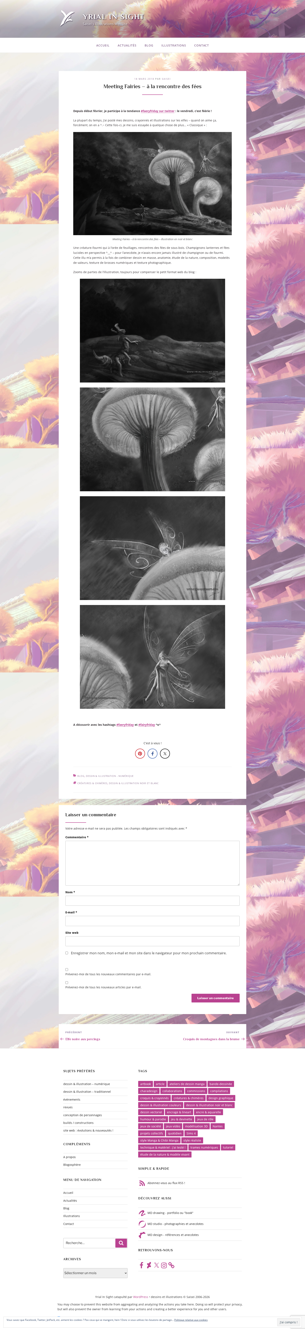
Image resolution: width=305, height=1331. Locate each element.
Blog (149, 45)
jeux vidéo (173, 1126)
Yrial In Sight (114, 16)
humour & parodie (153, 1119)
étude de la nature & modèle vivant (164, 1154)
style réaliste (192, 1140)
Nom (70, 892)
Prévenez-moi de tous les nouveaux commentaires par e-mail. (108, 974)
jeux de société (150, 1126)
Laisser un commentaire (90, 814)
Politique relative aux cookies (191, 1320)
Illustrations (173, 45)
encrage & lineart (179, 1112)
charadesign (148, 1091)
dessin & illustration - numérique (110, 775)
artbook (145, 1084)
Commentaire (77, 837)
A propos (69, 1157)
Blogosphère (72, 1165)
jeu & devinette (181, 1119)
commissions (196, 1091)
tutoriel (228, 1147)
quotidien (175, 1133)
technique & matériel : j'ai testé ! (162, 1147)
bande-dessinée (221, 1084)
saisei (166, 78)
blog (80, 775)
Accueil (103, 45)
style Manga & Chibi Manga (159, 1140)
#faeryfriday (125, 725)
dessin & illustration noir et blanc (134, 783)
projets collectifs (151, 1133)
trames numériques (204, 1147)
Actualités (127, 45)
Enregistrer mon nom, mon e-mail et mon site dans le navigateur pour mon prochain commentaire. (149, 953)
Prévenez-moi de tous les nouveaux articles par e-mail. (103, 987)
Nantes (218, 1126)
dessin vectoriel (151, 1112)
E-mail (71, 912)
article (160, 1084)
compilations (219, 1091)
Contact (201, 45)
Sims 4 (191, 1133)
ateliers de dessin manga (187, 1084)
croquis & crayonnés (154, 1098)
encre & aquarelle (208, 1112)
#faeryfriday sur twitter (157, 111)
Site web (71, 933)
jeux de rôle (205, 1119)
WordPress (141, 1297)
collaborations (172, 1091)
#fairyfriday (146, 725)
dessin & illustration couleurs (160, 1105)
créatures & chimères (92, 783)
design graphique (221, 1098)
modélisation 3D (196, 1126)
